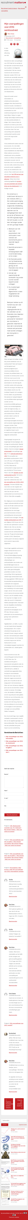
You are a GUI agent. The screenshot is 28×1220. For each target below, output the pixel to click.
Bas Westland (12, 1033)
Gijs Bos (11, 879)
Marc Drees (11, 34)
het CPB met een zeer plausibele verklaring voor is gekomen (13, 177)
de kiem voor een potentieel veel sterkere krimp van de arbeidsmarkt (13, 184)
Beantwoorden (13, 896)
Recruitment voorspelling (13, 38)
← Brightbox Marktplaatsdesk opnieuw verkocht (9, 1103)
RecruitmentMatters (5, 1213)
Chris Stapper (12, 993)
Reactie (6, 774)
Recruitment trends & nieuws (9, 8)
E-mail (6, 798)
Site (5, 806)
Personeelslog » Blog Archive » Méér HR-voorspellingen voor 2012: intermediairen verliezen (14, 869)
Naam (6, 790)
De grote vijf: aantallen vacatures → (19, 1103)
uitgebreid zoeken (23, 1124)
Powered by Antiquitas (14, 1217)
